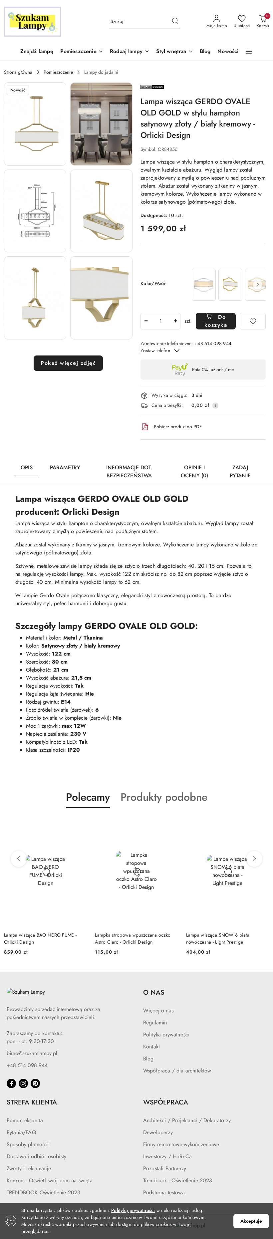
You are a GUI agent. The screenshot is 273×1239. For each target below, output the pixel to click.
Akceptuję (251, 1221)
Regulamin (155, 1022)
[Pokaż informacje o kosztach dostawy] (215, 405)
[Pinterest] (35, 1083)
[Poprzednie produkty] (19, 858)
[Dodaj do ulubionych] (253, 321)
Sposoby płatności (28, 1144)
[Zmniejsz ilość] (146, 321)
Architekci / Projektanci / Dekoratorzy (187, 1120)
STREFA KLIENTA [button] (32, 1102)
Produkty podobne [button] (164, 797)
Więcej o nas (158, 1010)
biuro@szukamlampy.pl (32, 1053)
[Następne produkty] (254, 858)
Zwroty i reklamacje (29, 1168)
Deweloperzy (158, 1132)
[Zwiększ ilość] (175, 321)
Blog (148, 1058)
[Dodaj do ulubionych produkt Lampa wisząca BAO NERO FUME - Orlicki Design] (79, 823)
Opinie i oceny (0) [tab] (194, 471)
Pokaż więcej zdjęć (68, 363)
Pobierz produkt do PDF (178, 426)
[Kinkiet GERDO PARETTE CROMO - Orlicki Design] (203, 284)
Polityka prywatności (166, 1034)
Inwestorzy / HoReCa (167, 1156)
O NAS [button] (153, 992)
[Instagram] (23, 1083)
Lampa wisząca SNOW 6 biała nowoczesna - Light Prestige (217, 938)
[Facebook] (11, 1083)
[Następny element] (257, 285)
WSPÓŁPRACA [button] (165, 1102)
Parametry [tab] (65, 467)
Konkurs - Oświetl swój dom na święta (50, 1180)
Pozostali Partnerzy (164, 1168)
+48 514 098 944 (27, 1065)
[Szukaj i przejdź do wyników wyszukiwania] (175, 22)
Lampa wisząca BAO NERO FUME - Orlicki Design (40, 938)
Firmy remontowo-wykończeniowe (181, 1144)
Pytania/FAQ (21, 1132)
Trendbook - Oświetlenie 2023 (177, 1180)
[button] (81, 51)
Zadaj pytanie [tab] (240, 471)
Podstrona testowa (164, 1192)
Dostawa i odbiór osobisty (36, 1156)
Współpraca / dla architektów (177, 1070)
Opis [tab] (27, 467)
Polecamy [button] (88, 797)
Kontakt (151, 1046)
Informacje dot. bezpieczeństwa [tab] (129, 471)
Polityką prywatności (133, 1210)
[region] (228, 284)
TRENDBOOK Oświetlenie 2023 (43, 1192)
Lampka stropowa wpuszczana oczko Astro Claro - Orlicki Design (132, 938)
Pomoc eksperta (25, 1120)
